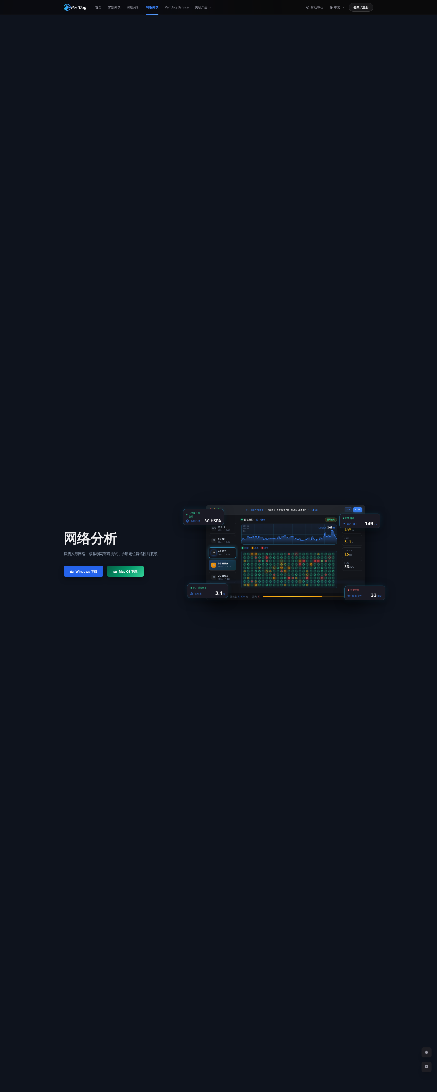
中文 (337, 7)
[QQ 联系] (427, 1052)
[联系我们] (427, 1067)
